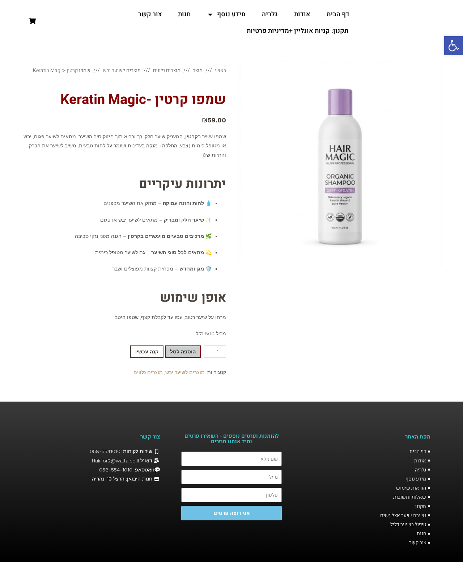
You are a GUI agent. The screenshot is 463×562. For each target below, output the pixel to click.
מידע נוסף (231, 14)
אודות (302, 14)
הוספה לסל (183, 352)
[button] (453, 45)
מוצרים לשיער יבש (122, 70)
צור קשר (150, 14)
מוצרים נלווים (166, 70)
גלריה (270, 14)
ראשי (220, 70)
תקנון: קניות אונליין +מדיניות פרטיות (297, 31)
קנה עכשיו (146, 352)
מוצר (198, 70)
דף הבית (338, 14)
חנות (184, 14)
